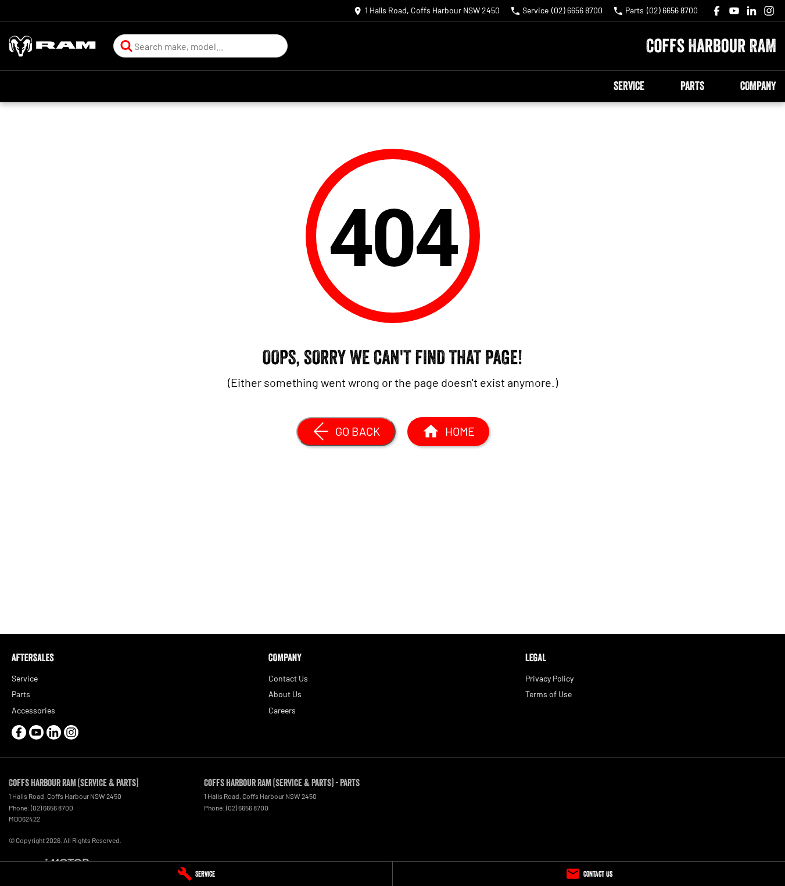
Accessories (33, 710)
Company (758, 86)
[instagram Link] (769, 10)
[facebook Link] (716, 10)
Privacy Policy (549, 678)
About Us (285, 694)
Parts (692, 86)
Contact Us (288, 678)
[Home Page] (52, 46)
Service (629, 86)
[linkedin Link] (751, 10)
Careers (282, 710)
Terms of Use (548, 694)
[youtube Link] (734, 10)
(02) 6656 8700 (52, 808)
